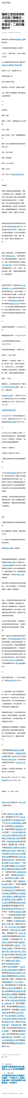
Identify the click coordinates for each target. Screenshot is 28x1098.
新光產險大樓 (14, 900)
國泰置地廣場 (7, 565)
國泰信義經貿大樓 (18, 174)
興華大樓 (20, 851)
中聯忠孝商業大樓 (8, 410)
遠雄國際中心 (6, 780)
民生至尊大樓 (17, 65)
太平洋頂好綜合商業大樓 (9, 387)
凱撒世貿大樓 (7, 395)
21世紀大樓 (21, 857)
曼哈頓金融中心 (12, 680)
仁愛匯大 (17, 945)
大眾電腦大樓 (14, 226)
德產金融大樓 (6, 65)
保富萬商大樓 (20, 39)
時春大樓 (5, 857)
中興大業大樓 (15, 951)
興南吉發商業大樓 (8, 909)
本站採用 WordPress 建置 (16, 1093)
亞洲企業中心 (15, 863)
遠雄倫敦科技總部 (14, 841)
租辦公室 (11, 890)
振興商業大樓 (20, 829)
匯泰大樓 (15, 838)
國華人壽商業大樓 (10, 759)
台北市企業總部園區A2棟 (14, 823)
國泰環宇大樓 (14, 303)
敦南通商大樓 (19, 820)
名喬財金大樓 (8, 1022)
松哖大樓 (13, 878)
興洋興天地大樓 (18, 930)
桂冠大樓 (6, 838)
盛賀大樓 (22, 997)
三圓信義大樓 (21, 872)
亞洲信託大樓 (10, 851)
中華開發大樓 (15, 970)
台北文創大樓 (10, 988)
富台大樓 (9, 548)
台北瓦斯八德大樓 (15, 927)
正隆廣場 (20, 663)
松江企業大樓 (10, 997)
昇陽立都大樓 (8, 860)
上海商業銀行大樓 (14, 1016)
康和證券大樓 (16, 300)
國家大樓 (11, 562)
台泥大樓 (23, 802)
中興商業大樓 (17, 750)
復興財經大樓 (11, 848)
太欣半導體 (11, 967)
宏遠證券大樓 (14, 973)
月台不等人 (6, 3)
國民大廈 (12, 897)
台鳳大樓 (7, 1003)
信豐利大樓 (22, 955)
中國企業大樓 (21, 762)
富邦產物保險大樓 (12, 473)
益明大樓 (11, 422)
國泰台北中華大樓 (14, 814)
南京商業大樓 (20, 835)
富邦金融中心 (11, 256)
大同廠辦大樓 (19, 912)
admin (5, 32)
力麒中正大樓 (13, 660)
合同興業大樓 (12, 964)
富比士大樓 (20, 574)
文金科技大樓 (19, 854)
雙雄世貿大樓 (6, 802)
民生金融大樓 (8, 835)
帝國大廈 (8, 1037)
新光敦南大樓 (20, 1019)
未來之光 (21, 909)
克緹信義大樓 (16, 1025)
